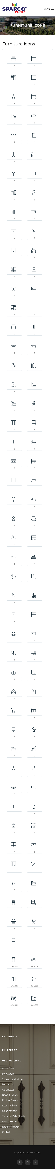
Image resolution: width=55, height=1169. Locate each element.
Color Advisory (9, 1111)
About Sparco (9, 1068)
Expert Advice (9, 1105)
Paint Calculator (10, 1121)
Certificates (8, 1089)
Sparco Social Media (12, 1079)
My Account (8, 1073)
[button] (47, 9)
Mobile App (8, 1084)
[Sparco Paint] (14, 8)
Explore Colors (10, 1100)
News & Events (10, 1095)
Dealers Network (11, 1126)
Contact (6, 1132)
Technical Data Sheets (13, 1116)
